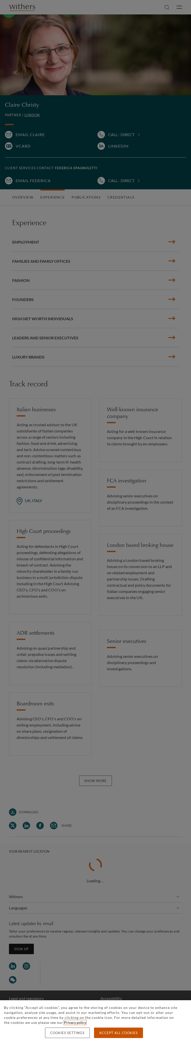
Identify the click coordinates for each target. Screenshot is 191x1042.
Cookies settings (67, 1033)
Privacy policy (75, 1022)
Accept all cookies (118, 1033)
